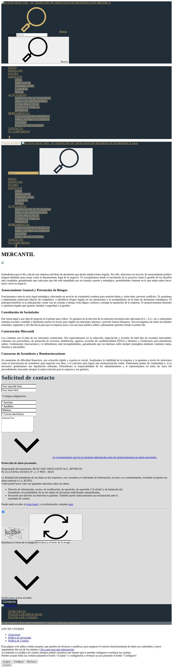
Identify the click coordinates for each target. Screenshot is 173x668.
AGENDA (21, 122)
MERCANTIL (23, 82)
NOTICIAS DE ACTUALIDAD (33, 98)
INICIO (12, 67)
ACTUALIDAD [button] (17, 95)
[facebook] (9, 137)
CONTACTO (15, 128)
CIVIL (18, 79)
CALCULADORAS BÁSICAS (32, 116)
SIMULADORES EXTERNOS (32, 119)
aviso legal (32, 504)
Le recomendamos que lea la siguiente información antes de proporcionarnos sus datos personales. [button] (104, 457)
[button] (37, 31)
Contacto (9, 601)
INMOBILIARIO (24, 85)
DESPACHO (15, 70)
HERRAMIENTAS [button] (19, 113)
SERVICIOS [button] (15, 76)
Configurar (19, 661)
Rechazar (31, 661)
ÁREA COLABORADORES (31, 101)
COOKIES (7, 665)
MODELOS (21, 110)
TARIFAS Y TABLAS (27, 107)
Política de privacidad (19, 637)
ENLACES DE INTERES (29, 125)
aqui (70, 504)
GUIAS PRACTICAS (27, 104)
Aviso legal (14, 634)
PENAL (19, 92)
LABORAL (21, 88)
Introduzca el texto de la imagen (18, 542)
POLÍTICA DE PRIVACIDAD (25, 614)
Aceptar (6, 661)
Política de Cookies (18, 640)
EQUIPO (13, 73)
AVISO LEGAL (17, 611)
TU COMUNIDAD (19, 131)
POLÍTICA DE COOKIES (23, 617)
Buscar (12, 34)
